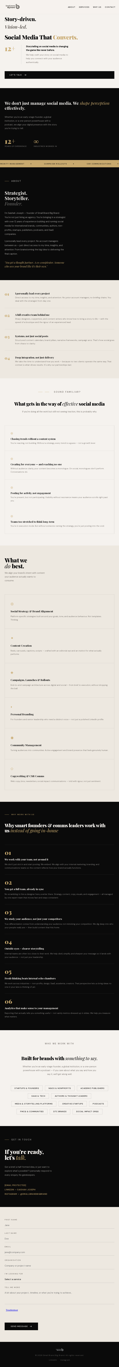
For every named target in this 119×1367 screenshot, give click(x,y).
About (71, 7)
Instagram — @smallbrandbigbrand (26, 1194)
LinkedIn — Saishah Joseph (20, 1189)
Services (84, 7)
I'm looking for (14, 1274)
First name (11, 1220)
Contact (110, 7)
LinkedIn (53, 1360)
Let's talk (16, 75)
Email (8, 1247)
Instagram (65, 1360)
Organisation (13, 1260)
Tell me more (12, 1287)
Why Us (97, 7)
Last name (11, 1233)
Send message (19, 1326)
